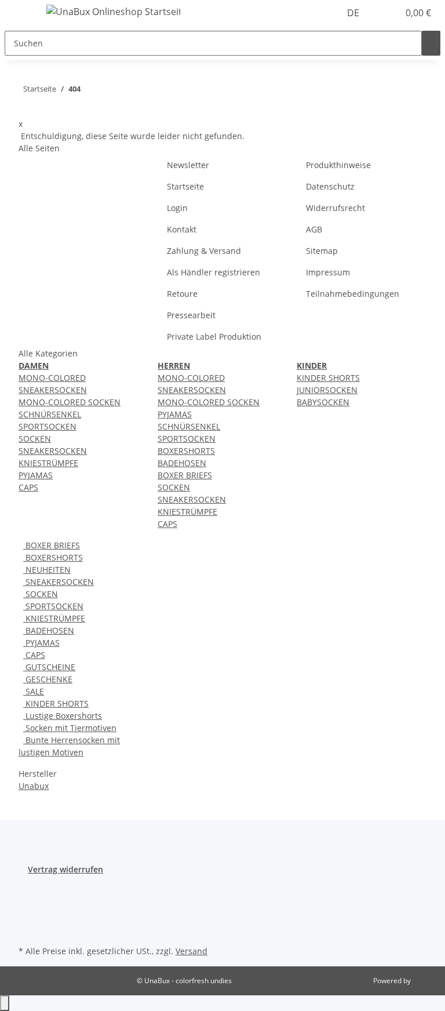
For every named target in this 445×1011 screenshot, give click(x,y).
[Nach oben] (4, 1003)
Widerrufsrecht (335, 207)
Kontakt (181, 229)
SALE (33, 691)
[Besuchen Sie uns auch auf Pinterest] (28, 916)
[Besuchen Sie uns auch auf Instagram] (28, 929)
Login (177, 207)
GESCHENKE (47, 679)
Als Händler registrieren (213, 272)
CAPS (28, 487)
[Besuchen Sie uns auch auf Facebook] (28, 889)
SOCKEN (35, 438)
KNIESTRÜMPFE (48, 462)
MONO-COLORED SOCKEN (70, 402)
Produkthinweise (338, 164)
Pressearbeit (191, 315)
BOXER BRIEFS (185, 475)
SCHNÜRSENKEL (50, 414)
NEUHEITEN (47, 569)
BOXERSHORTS (186, 450)
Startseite (185, 186)
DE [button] (354, 12)
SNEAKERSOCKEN (53, 450)
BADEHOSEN (182, 462)
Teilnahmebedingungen (352, 293)
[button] (384, 12)
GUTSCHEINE (49, 666)
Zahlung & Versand (204, 250)
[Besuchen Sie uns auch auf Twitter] (28, 902)
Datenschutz (330, 186)
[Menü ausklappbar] (19, 13)
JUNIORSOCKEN (327, 389)
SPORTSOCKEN (47, 426)
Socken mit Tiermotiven (69, 727)
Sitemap (322, 250)
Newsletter (188, 164)
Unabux (34, 785)
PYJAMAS (36, 475)
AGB (314, 229)
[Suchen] (431, 43)
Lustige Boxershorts (62, 715)
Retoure (182, 293)
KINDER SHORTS (328, 377)
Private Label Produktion (214, 336)
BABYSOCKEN (323, 402)
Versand (191, 951)
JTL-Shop (426, 980)
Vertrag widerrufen (65, 869)
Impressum (328, 272)
